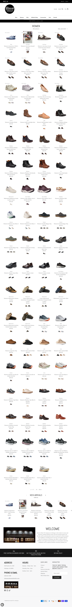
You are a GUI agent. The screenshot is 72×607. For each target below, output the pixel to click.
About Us (62, 1)
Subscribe (57, 577)
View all (36, 497)
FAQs (42, 567)
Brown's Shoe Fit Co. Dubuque (12, 600)
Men (16, 17)
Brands (55, 17)
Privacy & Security (45, 569)
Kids (27, 17)
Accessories (43, 17)
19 (36, 489)
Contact (66, 1)
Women (22, 17)
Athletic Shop (34, 17)
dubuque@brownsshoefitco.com (11, 578)
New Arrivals (36, 495)
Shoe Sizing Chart (45, 575)
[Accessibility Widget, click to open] (2, 604)
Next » (40, 489)
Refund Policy (44, 571)
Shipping (43, 573)
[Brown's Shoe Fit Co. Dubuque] (10, 9)
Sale (50, 17)
